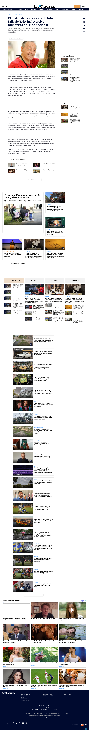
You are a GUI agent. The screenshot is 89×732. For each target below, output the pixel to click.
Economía (41, 9)
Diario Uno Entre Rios (25, 695)
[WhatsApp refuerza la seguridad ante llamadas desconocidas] (33, 444)
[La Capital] (44, 6)
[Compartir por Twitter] (84, 18)
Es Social (81, 9)
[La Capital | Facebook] (13, 723)
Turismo (73, 9)
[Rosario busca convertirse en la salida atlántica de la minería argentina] (33, 521)
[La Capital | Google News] (26, 723)
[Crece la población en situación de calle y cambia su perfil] (23, 214)
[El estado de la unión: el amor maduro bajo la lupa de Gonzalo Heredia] (19, 171)
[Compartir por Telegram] (84, 25)
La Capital (10, 14)
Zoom (16, 14)
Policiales (49, 9)
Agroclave (23, 697)
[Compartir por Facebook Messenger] (84, 28)
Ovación (33, 9)
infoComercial (24, 698)
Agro (56, 9)
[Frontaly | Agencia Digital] (83, 725)
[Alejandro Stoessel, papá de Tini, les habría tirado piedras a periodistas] (44, 165)
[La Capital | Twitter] (16, 723)
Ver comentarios (32, 179)
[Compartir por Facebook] (84, 15)
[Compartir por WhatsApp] (84, 22)
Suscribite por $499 (77, 6)
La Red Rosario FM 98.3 (48, 694)
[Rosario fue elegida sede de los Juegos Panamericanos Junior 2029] (33, 586)
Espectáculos (64, 9)
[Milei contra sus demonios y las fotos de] (12, 249)
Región (26, 9)
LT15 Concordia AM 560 (48, 695)
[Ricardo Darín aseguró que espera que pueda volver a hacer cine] (33, 457)
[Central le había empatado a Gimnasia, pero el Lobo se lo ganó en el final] (71, 66)
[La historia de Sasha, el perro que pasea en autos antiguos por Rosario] (55, 226)
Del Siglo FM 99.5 (68, 692)
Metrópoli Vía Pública (25, 700)
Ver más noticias (33, 595)
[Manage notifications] (86, 729)
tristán (20, 14)
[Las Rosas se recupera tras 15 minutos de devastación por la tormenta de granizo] (33, 418)
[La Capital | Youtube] (23, 723)
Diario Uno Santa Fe (25, 694)
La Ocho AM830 (46, 692)
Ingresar (83, 6)
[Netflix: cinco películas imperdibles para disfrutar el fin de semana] (44, 171)
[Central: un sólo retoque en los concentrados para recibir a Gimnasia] (33, 560)
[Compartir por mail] (84, 31)
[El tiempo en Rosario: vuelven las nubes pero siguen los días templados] (33, 483)
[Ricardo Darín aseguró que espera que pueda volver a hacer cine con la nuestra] (19, 165)
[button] (3, 6)
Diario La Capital (24, 692)
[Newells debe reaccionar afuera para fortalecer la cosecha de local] (34, 313)
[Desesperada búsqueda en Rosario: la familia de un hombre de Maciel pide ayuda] (33, 495)
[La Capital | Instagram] (19, 723)
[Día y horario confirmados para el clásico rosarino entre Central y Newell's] (33, 573)
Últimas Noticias (7, 9)
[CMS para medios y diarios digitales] (75, 724)
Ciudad (20, 9)
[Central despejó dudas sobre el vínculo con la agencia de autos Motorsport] (33, 353)
